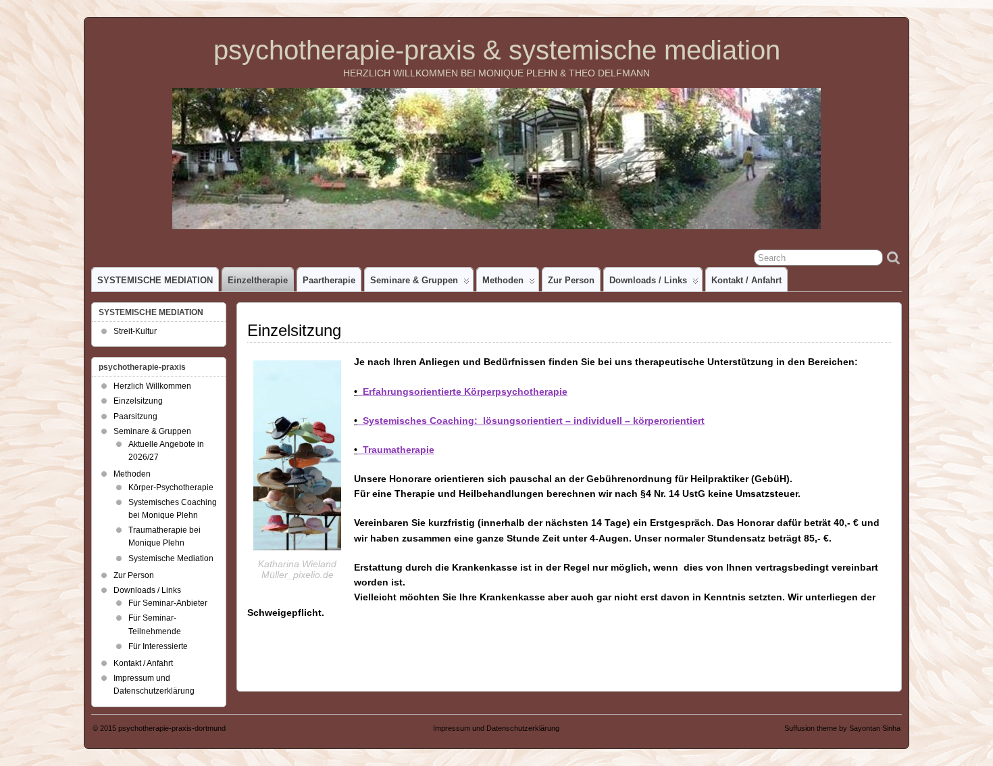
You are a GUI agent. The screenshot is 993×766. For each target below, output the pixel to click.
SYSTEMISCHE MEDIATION (155, 280)
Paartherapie (329, 280)
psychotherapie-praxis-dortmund (172, 728)
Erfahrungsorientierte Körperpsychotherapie (460, 391)
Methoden (503, 280)
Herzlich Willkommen (152, 386)
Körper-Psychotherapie (170, 487)
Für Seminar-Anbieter (167, 603)
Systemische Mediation (170, 558)
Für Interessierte (158, 646)
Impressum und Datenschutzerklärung (496, 728)
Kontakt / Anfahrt (746, 280)
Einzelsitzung (138, 401)
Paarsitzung (135, 416)
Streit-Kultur (135, 331)
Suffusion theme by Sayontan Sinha (842, 728)
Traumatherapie (394, 449)
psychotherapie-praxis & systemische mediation (496, 50)
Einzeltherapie (258, 280)
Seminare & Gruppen (414, 280)
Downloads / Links (648, 280)
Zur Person (571, 280)
